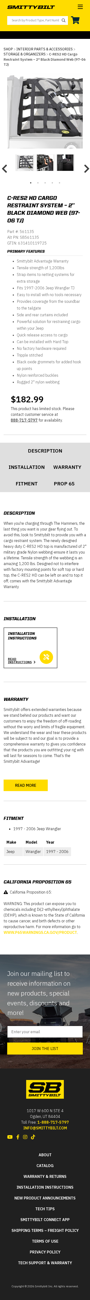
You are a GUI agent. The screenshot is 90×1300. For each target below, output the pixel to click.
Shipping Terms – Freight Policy (45, 1230)
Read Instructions (20, 661)
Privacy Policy (45, 1252)
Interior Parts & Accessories (44, 49)
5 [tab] (59, 182)
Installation (27, 467)
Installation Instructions (45, 1187)
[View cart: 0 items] (75, 20)
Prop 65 (64, 483)
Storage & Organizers (25, 54)
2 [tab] (38, 182)
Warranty (67, 467)
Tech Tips (45, 1209)
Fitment (27, 483)
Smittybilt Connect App (45, 1220)
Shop (8, 49)
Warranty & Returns (45, 1177)
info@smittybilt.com (45, 1128)
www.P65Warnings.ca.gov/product (40, 932)
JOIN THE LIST (45, 1048)
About (45, 1155)
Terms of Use (45, 1241)
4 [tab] (52, 182)
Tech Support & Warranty (45, 1263)
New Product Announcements (45, 1198)
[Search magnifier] (63, 20)
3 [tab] (45, 182)
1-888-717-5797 (53, 1122)
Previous (3, 166)
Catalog (45, 1166)
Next (86, 166)
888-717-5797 (24, 420)
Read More (25, 785)
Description (45, 450)
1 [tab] (30, 182)
